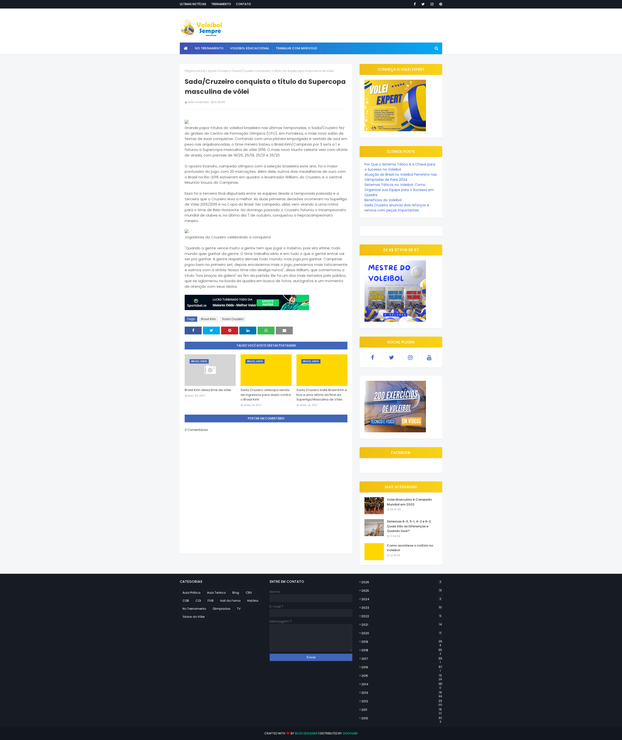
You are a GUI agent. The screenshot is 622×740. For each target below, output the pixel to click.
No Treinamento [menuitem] (209, 48)
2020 (401, 633)
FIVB (210, 601)
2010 (401, 718)
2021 (401, 624)
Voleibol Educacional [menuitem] (249, 48)
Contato (243, 4)
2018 (401, 650)
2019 (401, 641)
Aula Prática (191, 593)
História (252, 601)
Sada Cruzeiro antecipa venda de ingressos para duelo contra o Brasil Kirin (266, 395)
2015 (401, 675)
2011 (401, 709)
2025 (401, 590)
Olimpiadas (221, 609)
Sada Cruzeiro (218, 71)
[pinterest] (440, 4)
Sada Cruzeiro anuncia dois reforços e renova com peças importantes (396, 208)
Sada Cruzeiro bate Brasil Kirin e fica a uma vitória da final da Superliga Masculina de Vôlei (321, 395)
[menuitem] (186, 48)
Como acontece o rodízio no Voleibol (410, 548)
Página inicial (195, 71)
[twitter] (423, 4)
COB (185, 601)
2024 (401, 599)
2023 (401, 607)
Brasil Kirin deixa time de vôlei (208, 390)
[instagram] (432, 4)
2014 (401, 684)
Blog (235, 593)
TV (239, 609)
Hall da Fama (230, 601)
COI (198, 601)
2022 (401, 616)
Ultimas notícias (193, 4)
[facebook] (414, 4)
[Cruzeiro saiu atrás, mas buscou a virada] (187, 122)
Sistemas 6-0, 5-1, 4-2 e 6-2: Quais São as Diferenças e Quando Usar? (409, 526)
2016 (401, 667)
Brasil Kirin (208, 319)
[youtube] (429, 357)
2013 (401, 692)
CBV (249, 593)
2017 (401, 658)
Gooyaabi (350, 733)
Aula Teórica (216, 593)
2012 (401, 701)
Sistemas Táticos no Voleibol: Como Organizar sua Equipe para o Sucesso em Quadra (399, 189)
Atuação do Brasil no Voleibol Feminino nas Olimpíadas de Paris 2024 (400, 177)
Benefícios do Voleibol (383, 200)
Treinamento (221, 4)
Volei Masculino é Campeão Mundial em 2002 (409, 502)
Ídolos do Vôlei (193, 617)
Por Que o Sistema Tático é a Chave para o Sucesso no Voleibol (399, 167)
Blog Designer (306, 733)
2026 (401, 582)
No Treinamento (194, 609)
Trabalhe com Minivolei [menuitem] (296, 48)
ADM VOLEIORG (198, 102)
